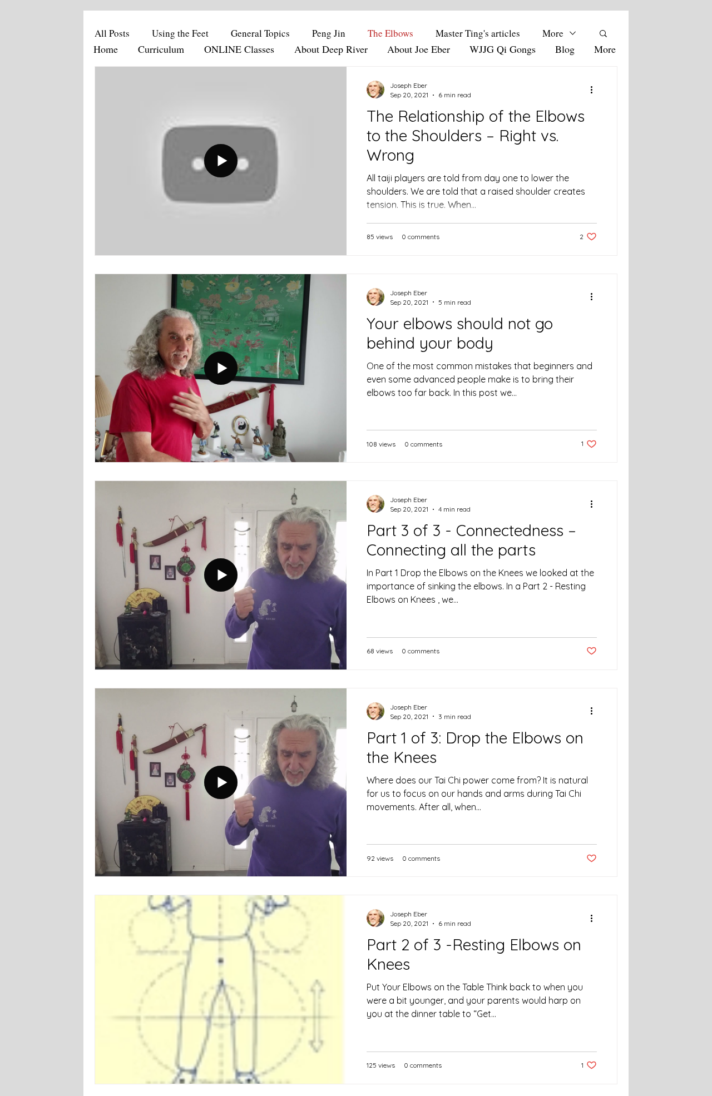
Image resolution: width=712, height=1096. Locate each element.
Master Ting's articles (478, 33)
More (552, 33)
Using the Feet (180, 33)
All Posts (112, 33)
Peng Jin (328, 33)
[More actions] (595, 89)
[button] (603, 34)
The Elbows (390, 33)
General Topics (260, 33)
